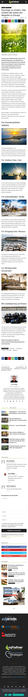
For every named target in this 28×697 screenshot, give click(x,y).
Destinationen (12, 5)
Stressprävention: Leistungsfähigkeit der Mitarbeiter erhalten (6, 368)
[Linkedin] (16, 21)
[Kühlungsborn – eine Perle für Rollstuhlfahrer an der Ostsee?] (5, 413)
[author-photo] (14, 382)
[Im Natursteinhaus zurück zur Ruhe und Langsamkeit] (5, 447)
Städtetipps (15, 350)
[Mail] (14, 401)
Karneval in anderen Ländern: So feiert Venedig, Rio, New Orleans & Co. (17, 440)
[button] (2, 2)
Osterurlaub (9, 350)
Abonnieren (23, 555)
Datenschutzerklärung (18, 694)
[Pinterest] (9, 21)
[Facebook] (2, 21)
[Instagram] (8, 401)
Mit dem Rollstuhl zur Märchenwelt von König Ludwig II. (17, 420)
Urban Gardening (12, 583)
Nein (10, 694)
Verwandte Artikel (4, 407)
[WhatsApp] (12, 21)
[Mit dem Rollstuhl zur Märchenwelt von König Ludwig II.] (5, 420)
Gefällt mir (23, 546)
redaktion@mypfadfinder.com (19, 677)
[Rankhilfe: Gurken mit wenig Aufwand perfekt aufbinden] (4, 582)
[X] (6, 21)
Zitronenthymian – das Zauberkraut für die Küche (20, 367)
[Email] (19, 21)
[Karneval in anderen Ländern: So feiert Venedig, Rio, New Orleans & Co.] (5, 440)
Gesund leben (11, 576)
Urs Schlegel (5, 17)
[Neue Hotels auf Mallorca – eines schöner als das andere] (5, 434)
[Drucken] (22, 21)
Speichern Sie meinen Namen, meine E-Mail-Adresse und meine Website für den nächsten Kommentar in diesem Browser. (12, 525)
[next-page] (5, 453)
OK (6, 694)
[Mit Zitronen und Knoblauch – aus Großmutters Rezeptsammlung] (4, 567)
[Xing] (23, 401)
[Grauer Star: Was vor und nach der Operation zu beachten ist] (4, 575)
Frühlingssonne (19, 348)
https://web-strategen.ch (14, 386)
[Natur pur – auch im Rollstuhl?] (5, 427)
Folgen (24, 549)
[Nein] (26, 692)
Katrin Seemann (11, 486)
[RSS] (16, 686)
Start (2, 5)
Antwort (7, 469)
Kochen (10, 570)
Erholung (6, 5)
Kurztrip (3, 350)
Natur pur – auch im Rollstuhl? (17, 425)
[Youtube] (23, 686)
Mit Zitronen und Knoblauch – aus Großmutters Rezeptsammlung (16, 567)
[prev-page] (2, 453)
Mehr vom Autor (13, 407)
